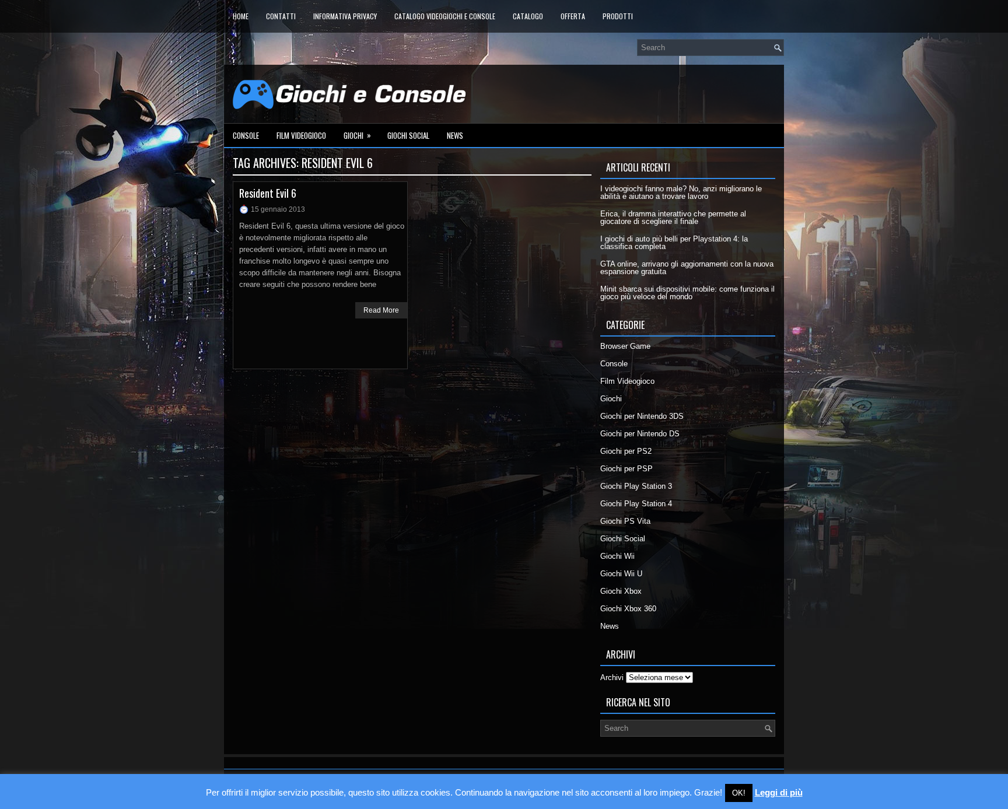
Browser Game (625, 346)
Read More (381, 310)
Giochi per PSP (626, 468)
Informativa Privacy (345, 16)
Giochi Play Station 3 (636, 486)
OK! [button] (739, 793)
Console (246, 135)
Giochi (357, 135)
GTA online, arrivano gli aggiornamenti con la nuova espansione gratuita (687, 268)
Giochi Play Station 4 (636, 503)
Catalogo (528, 16)
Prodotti (618, 16)
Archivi (612, 677)
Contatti (281, 16)
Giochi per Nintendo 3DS (642, 416)
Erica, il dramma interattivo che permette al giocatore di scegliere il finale (673, 217)
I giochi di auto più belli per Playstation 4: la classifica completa (674, 242)
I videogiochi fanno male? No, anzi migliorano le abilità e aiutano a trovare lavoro (681, 192)
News (455, 135)
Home (241, 16)
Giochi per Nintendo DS (640, 433)
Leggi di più (779, 792)
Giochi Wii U (621, 573)
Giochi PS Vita (625, 521)
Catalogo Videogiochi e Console (444, 16)
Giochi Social (408, 135)
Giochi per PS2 (626, 451)
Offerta (573, 16)
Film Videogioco (301, 135)
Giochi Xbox (621, 591)
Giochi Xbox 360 (628, 608)
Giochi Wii (617, 556)
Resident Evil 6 (267, 193)
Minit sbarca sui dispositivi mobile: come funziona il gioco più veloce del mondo (687, 293)
